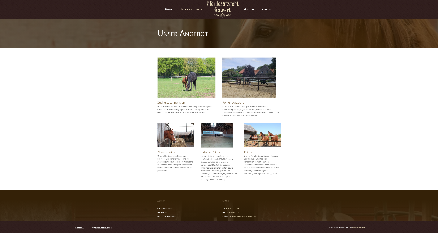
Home (169, 9)
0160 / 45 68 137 (235, 212)
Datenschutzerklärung (101, 227)
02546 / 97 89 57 (233, 208)
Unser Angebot (190, 9)
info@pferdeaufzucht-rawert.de (242, 216)
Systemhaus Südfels (358, 228)
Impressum (79, 227)
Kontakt (267, 9)
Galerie (249, 9)
